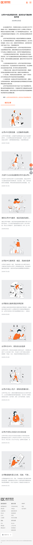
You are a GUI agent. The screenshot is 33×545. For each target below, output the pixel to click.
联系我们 (13, 528)
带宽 (12, 515)
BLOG (12, 523)
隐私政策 (13, 530)
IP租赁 (13, 508)
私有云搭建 (14, 517)
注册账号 (27, 2)
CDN (2, 515)
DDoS (2, 513)
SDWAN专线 (14, 506)
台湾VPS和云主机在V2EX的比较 (14, 432)
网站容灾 (3, 528)
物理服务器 (3, 506)
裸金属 (2, 508)
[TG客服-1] (31, 165)
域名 (23, 506)
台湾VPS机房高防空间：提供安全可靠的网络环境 (18, 97)
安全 (2, 520)
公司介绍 (13, 525)
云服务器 (3, 511)
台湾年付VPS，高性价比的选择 (13, 346)
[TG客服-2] (31, 168)
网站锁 (2, 525)
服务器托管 (14, 511)
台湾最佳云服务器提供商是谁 (12, 303)
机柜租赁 (13, 513)
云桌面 (2, 517)
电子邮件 (24, 508)
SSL (2, 523)
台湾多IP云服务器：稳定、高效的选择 (16, 261)
